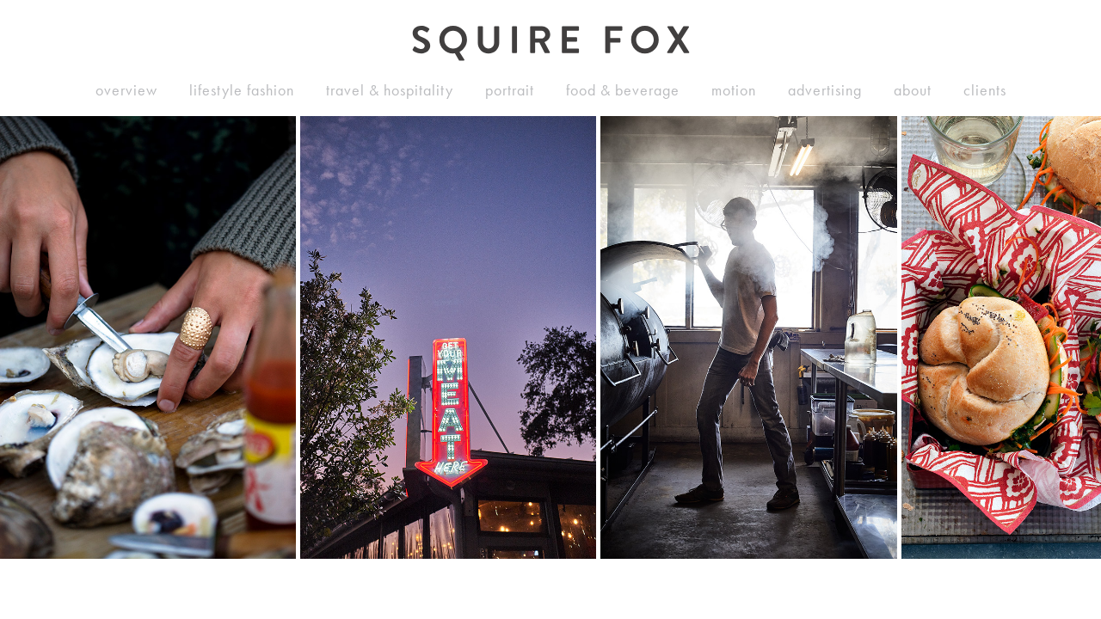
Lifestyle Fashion (241, 90)
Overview (126, 90)
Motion (733, 90)
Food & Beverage (623, 90)
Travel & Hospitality (389, 90)
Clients (984, 90)
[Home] (551, 43)
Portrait (509, 90)
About (913, 90)
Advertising (825, 90)
